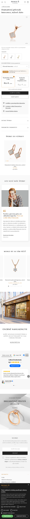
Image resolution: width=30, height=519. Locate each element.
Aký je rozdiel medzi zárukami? (15, 89)
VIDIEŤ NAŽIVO (15, 97)
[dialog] (15, 501)
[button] (1, 376)
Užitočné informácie (7, 479)
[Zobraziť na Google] (3, 381)
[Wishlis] (25, 2)
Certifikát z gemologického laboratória (15, 103)
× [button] (28, 484)
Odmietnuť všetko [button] (21, 516)
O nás (3, 477)
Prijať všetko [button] (7, 516)
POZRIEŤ (15, 407)
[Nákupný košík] (27, 2)
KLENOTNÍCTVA (15, 342)
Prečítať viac (11, 504)
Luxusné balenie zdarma (12, 111)
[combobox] (15, 66)
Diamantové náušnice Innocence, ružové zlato (15, 165)
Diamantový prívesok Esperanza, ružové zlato (15, 281)
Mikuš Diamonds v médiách (9, 482)
